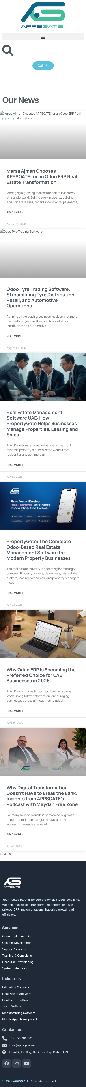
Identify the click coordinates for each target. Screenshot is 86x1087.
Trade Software (13, 1006)
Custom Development (17, 942)
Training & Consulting (17, 955)
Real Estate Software (17, 993)
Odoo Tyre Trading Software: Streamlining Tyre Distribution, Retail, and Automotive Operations (41, 297)
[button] (43, 36)
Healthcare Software (16, 1000)
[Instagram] (16, 1063)
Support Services (14, 949)
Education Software (15, 987)
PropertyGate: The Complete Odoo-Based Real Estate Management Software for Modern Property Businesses (39, 549)
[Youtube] (26, 1063)
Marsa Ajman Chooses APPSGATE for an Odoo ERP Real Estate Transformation (42, 176)
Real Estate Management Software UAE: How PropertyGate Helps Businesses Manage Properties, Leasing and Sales (42, 423)
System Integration (15, 968)
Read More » (15, 212)
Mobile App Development (19, 1019)
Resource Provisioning (18, 962)
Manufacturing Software (19, 1013)
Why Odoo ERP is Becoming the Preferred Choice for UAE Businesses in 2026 (41, 675)
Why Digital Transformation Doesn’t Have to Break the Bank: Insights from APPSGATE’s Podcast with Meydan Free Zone (42, 795)
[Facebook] (6, 1063)
